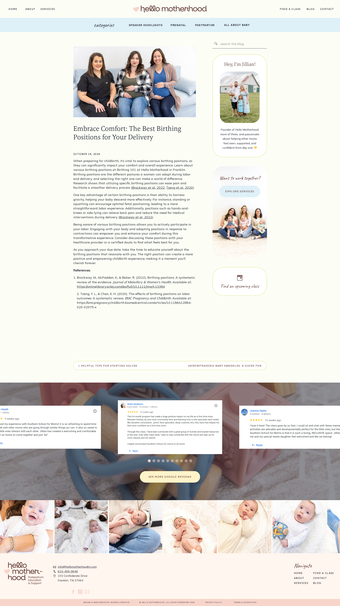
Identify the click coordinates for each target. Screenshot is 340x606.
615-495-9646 (68, 571)
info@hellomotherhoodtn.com (77, 566)
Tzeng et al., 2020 (179, 188)
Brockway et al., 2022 (148, 188)
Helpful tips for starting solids (109, 365)
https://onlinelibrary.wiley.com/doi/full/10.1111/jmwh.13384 (121, 286)
